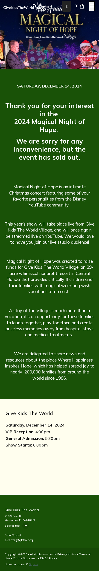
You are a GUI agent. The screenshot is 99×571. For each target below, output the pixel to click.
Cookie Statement (25, 558)
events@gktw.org (19, 540)
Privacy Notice (66, 554)
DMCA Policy (48, 558)
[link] (49, 37)
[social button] (66, 6)
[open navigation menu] (92, 6)
